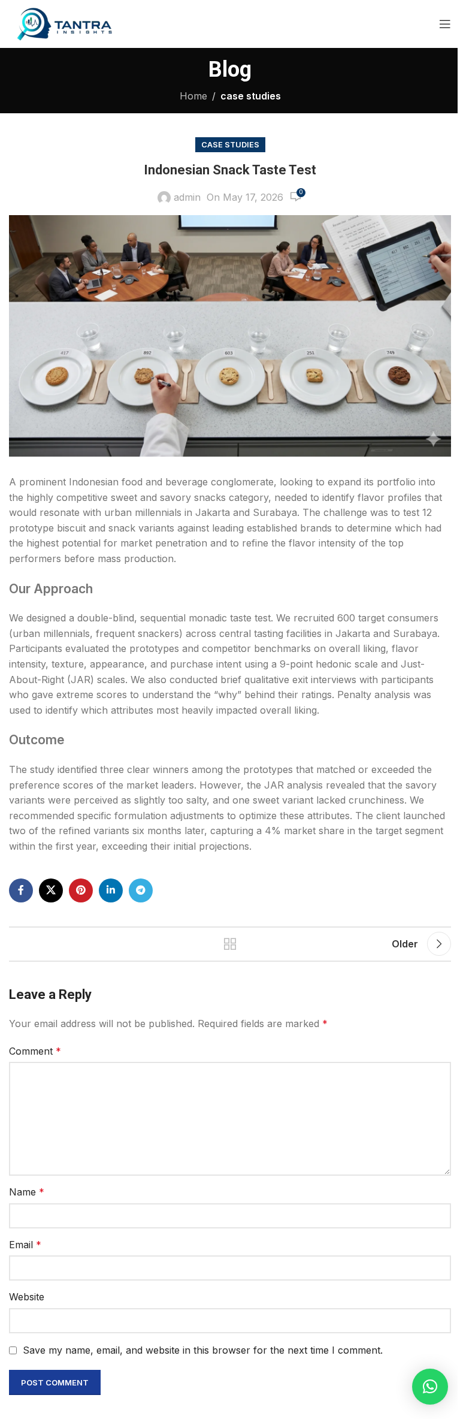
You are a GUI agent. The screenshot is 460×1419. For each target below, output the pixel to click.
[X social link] (51, 890)
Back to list (230, 944)
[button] (430, 1387)
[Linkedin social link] (111, 890)
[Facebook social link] (21, 890)
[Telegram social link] (141, 890)
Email (25, 1245)
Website (26, 1297)
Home (193, 96)
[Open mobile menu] (445, 24)
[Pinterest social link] (81, 890)
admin (187, 197)
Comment (35, 1051)
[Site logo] (62, 23)
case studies (250, 96)
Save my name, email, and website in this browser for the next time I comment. (203, 1350)
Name (26, 1192)
